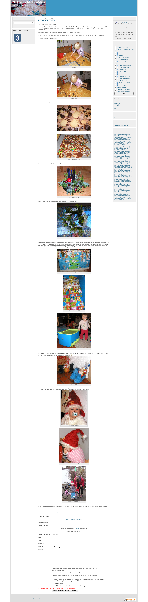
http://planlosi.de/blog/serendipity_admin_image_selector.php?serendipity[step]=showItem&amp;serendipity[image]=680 (123, 161)
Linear (77, 528)
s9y (19, 598)
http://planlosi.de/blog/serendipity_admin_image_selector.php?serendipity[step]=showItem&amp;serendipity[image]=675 (123, 182)
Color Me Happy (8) (124, 53)
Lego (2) (121, 55)
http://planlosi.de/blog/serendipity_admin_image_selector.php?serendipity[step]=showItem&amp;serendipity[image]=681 (123, 187)
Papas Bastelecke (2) (124, 89)
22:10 (62, 512)
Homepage (41, 543)
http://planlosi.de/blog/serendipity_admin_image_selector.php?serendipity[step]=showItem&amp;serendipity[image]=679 (123, 156)
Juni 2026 (117, 105)
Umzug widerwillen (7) (124, 91)
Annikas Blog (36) (123, 47)
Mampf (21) (123, 71)
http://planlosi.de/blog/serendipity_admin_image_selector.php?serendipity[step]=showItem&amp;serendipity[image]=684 (123, 151)
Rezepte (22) (123, 80)
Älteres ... (117, 108)
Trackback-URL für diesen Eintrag (74, 519)
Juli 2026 (116, 104)
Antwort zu (40, 546)
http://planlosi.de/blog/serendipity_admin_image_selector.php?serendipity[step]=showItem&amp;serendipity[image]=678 (123, 167)
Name (39, 537)
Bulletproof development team (35, 598)
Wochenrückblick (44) (124, 82)
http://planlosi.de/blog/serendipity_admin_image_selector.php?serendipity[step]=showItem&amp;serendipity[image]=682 (123, 197)
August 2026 (117, 103)
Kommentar (41, 549)
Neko (48, 512)
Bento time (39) (124, 74)
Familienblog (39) (122, 85)
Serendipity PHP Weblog (121, 125)
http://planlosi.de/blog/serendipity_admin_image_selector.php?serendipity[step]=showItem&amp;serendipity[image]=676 (123, 177)
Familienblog (54, 512)
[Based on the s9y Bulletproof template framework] (130, 601)
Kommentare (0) (69, 512)
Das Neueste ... (118, 107)
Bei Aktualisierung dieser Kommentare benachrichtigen (70, 586)
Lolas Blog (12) (122, 87)
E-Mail (39, 540)
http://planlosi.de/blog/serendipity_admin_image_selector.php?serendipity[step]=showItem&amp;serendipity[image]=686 (123, 141)
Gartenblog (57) (124, 59)
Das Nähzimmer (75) (125, 65)
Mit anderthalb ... (30, 2)
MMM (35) (123, 69)
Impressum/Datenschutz (18, 596)
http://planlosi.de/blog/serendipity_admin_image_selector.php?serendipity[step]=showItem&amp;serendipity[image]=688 (123, 192)
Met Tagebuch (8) (125, 78)
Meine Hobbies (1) (124, 57)
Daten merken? (59, 583)
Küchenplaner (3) (125, 76)
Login (115, 117)
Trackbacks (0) (78, 512)
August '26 (124, 22)
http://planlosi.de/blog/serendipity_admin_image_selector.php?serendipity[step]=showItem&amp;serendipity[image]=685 (123, 146)
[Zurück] (117, 22)
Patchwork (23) (125, 67)
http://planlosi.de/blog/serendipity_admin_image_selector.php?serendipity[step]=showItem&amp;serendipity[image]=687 (123, 136)
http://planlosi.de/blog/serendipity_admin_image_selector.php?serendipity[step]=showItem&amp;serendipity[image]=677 (123, 172)
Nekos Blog (20, 5)
